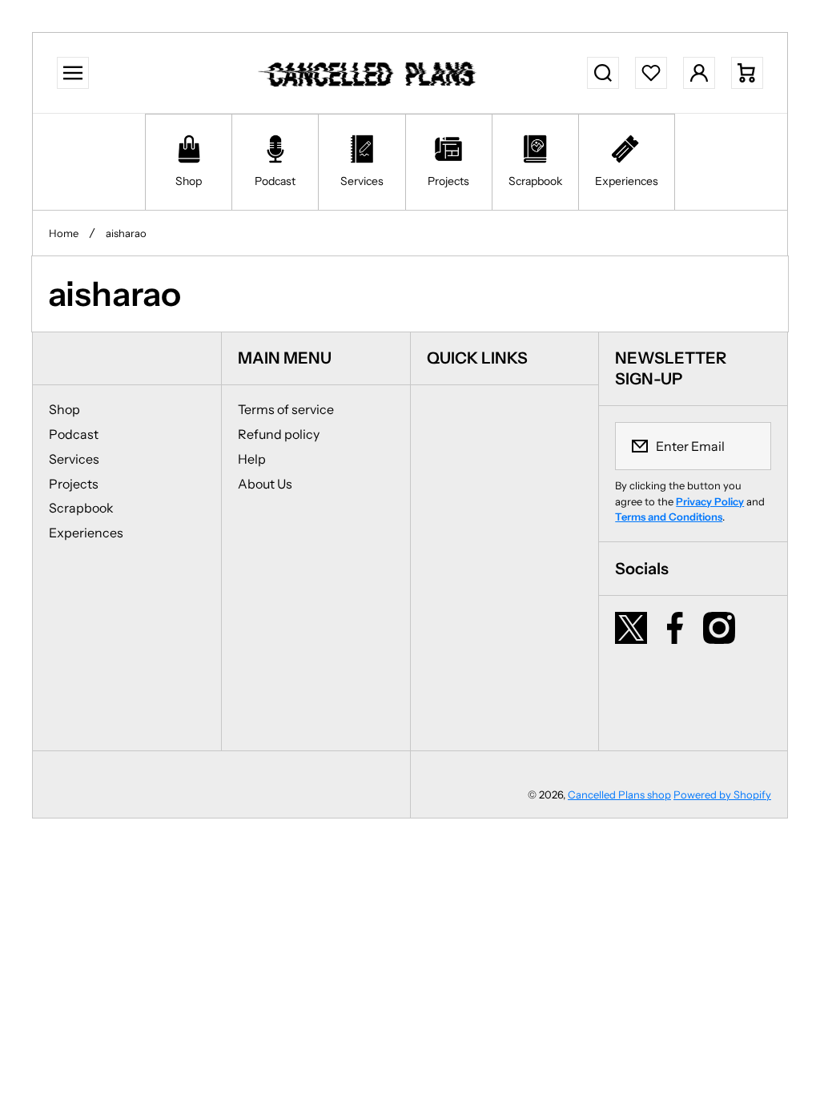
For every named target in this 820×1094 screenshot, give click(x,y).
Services (74, 459)
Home (63, 233)
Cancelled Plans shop (619, 794)
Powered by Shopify (722, 794)
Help (252, 459)
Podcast (73, 434)
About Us (265, 484)
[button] (747, 73)
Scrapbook (81, 508)
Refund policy (279, 434)
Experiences (86, 533)
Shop (64, 409)
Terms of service (286, 409)
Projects (73, 484)
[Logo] (369, 73)
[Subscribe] (748, 446)
